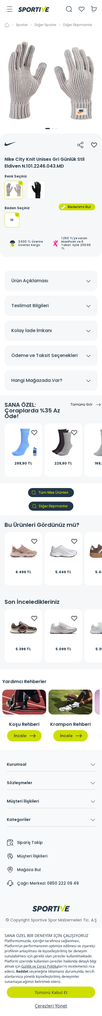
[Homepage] (33, 9)
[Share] (80, 145)
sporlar (22, 25)
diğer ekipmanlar (77, 25)
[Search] (69, 9)
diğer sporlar (45, 25)
